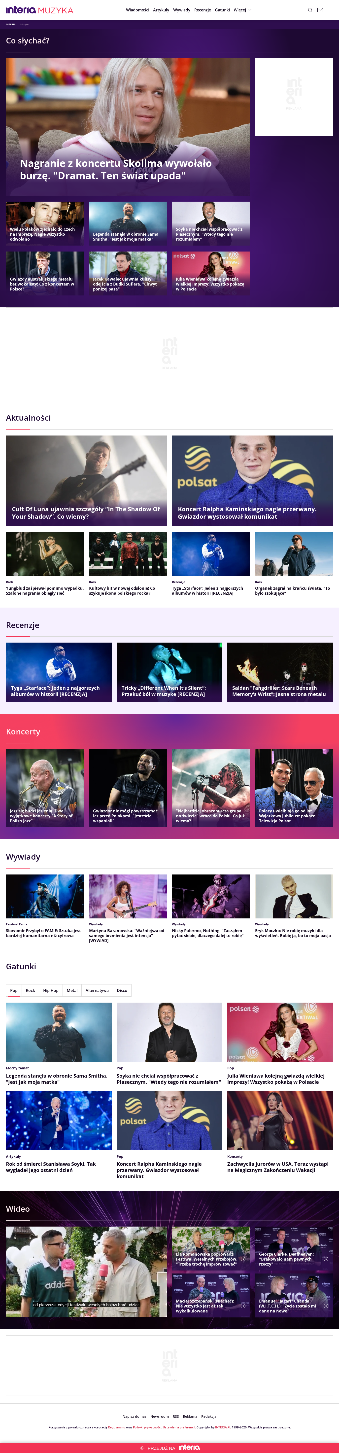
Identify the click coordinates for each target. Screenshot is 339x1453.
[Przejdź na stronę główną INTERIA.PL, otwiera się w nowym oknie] (21, 10)
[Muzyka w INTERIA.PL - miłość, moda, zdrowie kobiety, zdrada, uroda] (55, 10)
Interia (11, 24)
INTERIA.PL (223, 1427)
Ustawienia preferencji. (179, 1427)
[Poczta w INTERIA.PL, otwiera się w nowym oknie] (320, 10)
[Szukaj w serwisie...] (310, 10)
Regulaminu (116, 1427)
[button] (222, 10)
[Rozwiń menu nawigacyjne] (330, 10)
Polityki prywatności (147, 1427)
